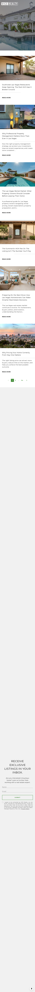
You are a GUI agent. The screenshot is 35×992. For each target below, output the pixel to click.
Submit (17, 797)
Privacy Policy (25, 808)
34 (22, 380)
